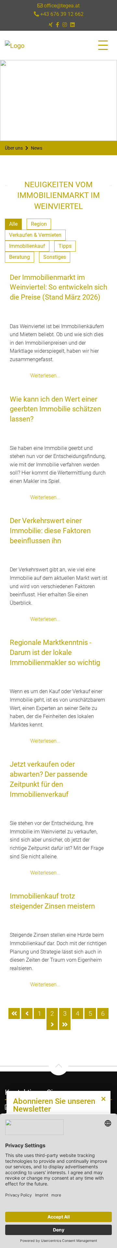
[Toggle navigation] (103, 45)
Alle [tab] (13, 224)
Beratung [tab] (19, 257)
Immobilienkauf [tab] (27, 246)
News (36, 148)
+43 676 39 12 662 (61, 14)
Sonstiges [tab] (54, 257)
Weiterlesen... (45, 375)
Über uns (14, 148)
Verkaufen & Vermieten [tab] (35, 235)
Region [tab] (39, 224)
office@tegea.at (61, 6)
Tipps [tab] (65, 246)
